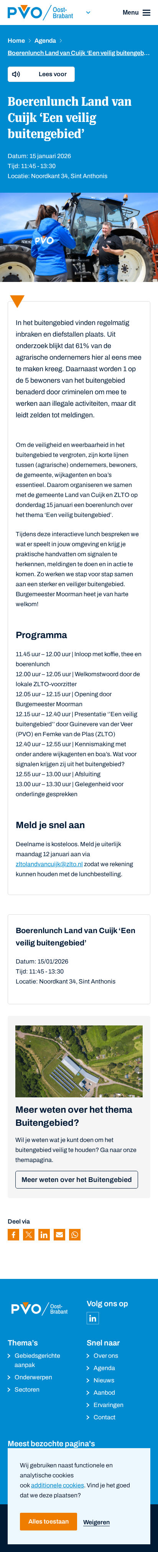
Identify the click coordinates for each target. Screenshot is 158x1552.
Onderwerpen (33, 1377)
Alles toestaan (48, 1521)
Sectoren (27, 1389)
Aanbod (104, 1392)
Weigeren (96, 1522)
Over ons (106, 1355)
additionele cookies (57, 1485)
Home (16, 40)
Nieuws (104, 1380)
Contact (104, 1417)
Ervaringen (108, 1405)
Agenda (45, 40)
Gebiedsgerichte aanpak (37, 1360)
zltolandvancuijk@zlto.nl (49, 864)
